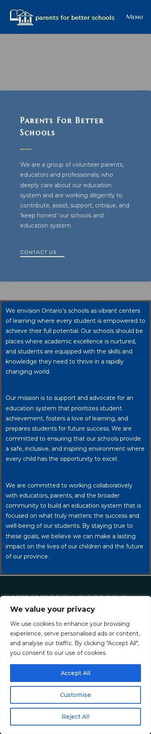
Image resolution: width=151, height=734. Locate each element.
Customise (75, 694)
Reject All (75, 716)
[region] (75, 665)
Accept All (75, 673)
